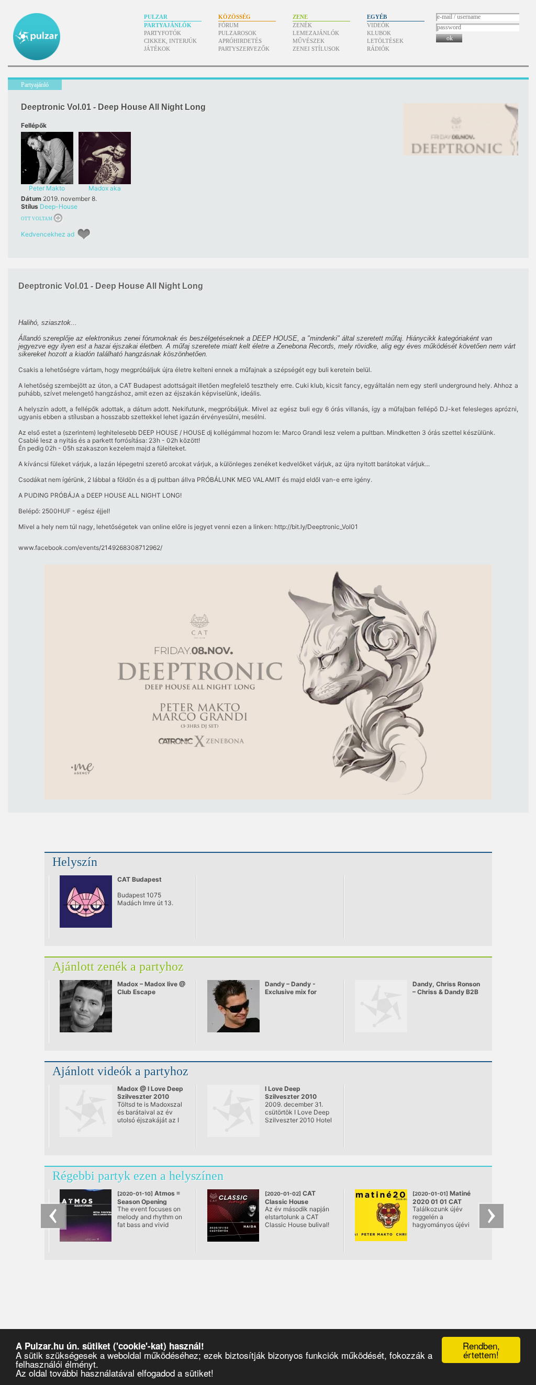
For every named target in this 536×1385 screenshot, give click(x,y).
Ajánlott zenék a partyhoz (118, 966)
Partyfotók (162, 33)
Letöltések (385, 41)
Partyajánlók (168, 25)
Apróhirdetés (240, 41)
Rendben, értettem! (481, 1350)
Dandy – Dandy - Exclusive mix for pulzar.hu (291, 992)
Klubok (379, 33)
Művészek (309, 41)
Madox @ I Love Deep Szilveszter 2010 (150, 1092)
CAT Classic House (290, 1197)
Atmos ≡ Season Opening (148, 1197)
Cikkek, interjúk (170, 41)
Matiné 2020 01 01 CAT (441, 1197)
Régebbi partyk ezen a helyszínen (138, 1176)
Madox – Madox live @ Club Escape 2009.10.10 (151, 992)
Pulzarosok (237, 33)
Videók (378, 25)
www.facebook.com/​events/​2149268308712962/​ (90, 547)
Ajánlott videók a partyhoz (120, 1071)
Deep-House (58, 206)
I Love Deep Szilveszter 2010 (291, 1092)
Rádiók (378, 49)
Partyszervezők (244, 49)
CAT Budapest (139, 879)
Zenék (302, 25)
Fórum (228, 25)
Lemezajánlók (316, 33)
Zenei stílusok (316, 49)
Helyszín (74, 862)
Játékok (157, 49)
